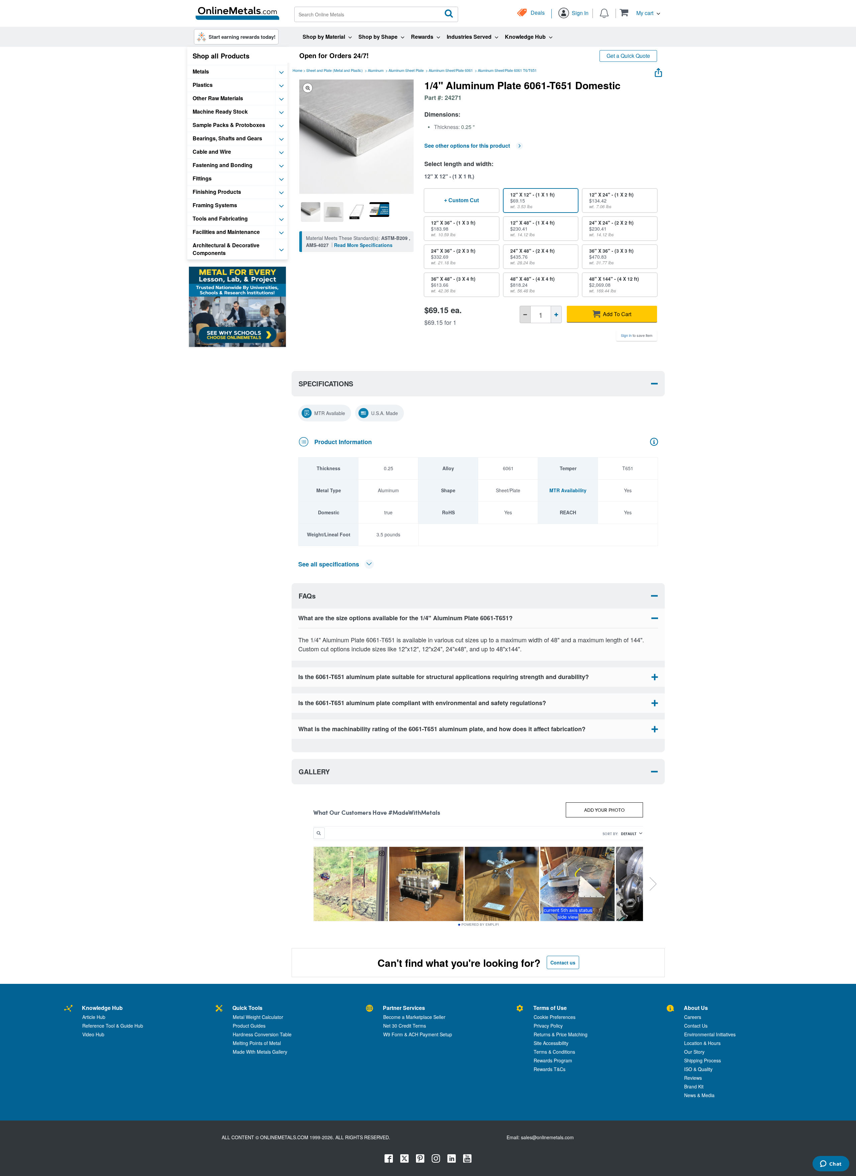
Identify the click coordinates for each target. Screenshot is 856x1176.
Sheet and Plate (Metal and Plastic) (334, 70)
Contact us (562, 962)
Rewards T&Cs (549, 1069)
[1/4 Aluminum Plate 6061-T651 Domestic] (310, 212)
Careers (692, 1017)
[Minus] (525, 314)
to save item (636, 335)
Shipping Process (702, 1060)
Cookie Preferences (554, 1017)
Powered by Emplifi (480, 924)
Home (297, 70)
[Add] (556, 314)
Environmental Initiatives (710, 1034)
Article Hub (93, 1017)
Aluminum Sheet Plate (406, 70)
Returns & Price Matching (560, 1034)
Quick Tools (247, 1008)
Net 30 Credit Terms (404, 1025)
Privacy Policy (548, 1025)
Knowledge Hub (102, 1008)
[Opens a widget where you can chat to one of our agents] (830, 1164)
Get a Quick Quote (628, 55)
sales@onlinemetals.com (547, 1137)
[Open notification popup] (604, 12)
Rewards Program (553, 1060)
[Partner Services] (369, 1009)
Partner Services (404, 1008)
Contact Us (696, 1025)
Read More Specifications (363, 245)
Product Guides (249, 1025)
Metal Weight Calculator (258, 1017)
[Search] (449, 13)
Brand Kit (694, 1086)
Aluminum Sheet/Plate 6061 (451, 70)
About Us (696, 1008)
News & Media (699, 1095)
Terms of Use (550, 1008)
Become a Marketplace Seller (414, 1017)
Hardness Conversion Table (262, 1034)
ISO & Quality (698, 1069)
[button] (639, 12)
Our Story (694, 1051)
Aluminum (376, 70)
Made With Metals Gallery (260, 1051)
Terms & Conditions (554, 1051)
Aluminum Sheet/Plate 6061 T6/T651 (507, 70)
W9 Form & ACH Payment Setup (417, 1034)
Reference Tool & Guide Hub (112, 1025)
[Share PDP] (658, 71)
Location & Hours (702, 1043)
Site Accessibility (551, 1043)
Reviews (693, 1077)
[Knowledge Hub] (68, 1009)
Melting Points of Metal (257, 1043)
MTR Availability (567, 490)
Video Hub (93, 1034)
